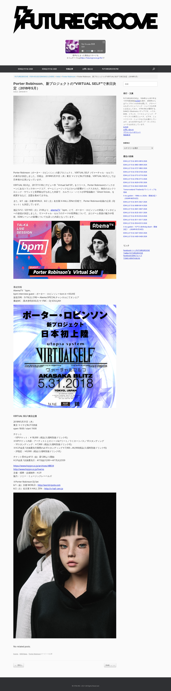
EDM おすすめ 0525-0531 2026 (135, 212)
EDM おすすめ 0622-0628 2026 (135, 186)
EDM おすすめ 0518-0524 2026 (135, 216)
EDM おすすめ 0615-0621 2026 (135, 202)
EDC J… (18, 665)
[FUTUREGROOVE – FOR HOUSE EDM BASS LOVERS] (85, 21)
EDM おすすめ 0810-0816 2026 (135, 161)
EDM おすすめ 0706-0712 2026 (135, 179)
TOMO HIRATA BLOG (131, 258)
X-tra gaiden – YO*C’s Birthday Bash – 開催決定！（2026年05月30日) (140, 228)
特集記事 (69, 69)
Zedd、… (110, 665)
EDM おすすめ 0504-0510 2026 (135, 223)
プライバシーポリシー (132, 132)
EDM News (23, 654)
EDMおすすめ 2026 (25, 69)
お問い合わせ (87, 69)
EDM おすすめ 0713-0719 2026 (135, 175)
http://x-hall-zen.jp (53, 488)
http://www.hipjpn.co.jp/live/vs (28, 469)
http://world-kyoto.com (49, 485)
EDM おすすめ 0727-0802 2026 (135, 168)
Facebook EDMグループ (132, 255)
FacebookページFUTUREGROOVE (136, 250)
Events (15, 654)
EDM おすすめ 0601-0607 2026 (135, 209)
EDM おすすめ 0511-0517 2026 (135, 219)
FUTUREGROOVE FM (110, 69)
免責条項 (126, 135)
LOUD (137, 101)
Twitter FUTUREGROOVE (133, 253)
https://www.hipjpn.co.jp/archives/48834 (33, 465)
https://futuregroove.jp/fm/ (92, 58)
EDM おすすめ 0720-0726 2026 (135, 172)
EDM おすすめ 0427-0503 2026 (135, 233)
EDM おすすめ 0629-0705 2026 (135, 182)
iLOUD (125, 127)
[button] (154, 68)
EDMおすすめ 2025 (49, 69)
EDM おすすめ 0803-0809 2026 (135, 164)
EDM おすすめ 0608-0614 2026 (135, 205)
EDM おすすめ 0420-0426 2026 (135, 236)
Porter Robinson (35, 654)
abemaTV (55, 209)
